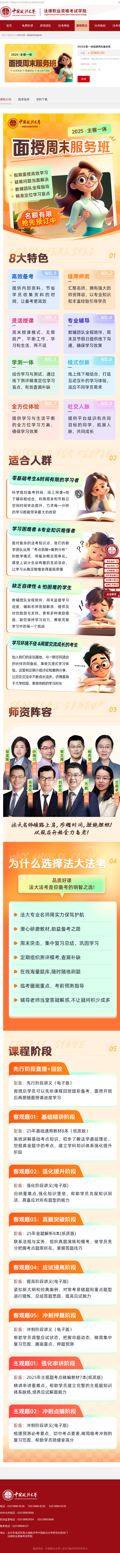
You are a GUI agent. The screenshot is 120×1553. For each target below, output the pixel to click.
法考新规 (111, 571)
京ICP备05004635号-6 (74, 1548)
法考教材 (100, 25)
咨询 (83, 79)
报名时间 (111, 566)
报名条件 (111, 561)
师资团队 (45, 25)
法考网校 (63, 25)
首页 (9, 25)
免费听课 (27, 25)
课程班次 (82, 25)
